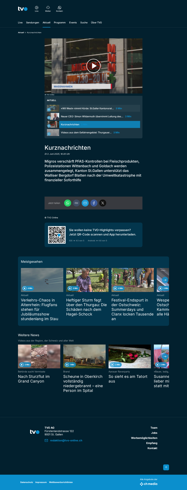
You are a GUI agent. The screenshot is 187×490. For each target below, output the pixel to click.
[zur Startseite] (22, 8)
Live (20, 22)
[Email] (85, 203)
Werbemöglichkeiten (144, 437)
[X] (102, 203)
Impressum (41, 482)
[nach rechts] (165, 280)
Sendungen (32, 22)
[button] (76, 203)
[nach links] (22, 280)
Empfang (151, 443)
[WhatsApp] (67, 203)
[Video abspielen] (93, 65)
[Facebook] (93, 203)
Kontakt (152, 448)
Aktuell (46, 22)
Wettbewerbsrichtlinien (61, 482)
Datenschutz (26, 482)
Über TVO (96, 22)
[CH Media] (148, 483)
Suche (84, 22)
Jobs (154, 432)
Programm (60, 22)
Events (73, 22)
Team (153, 427)
